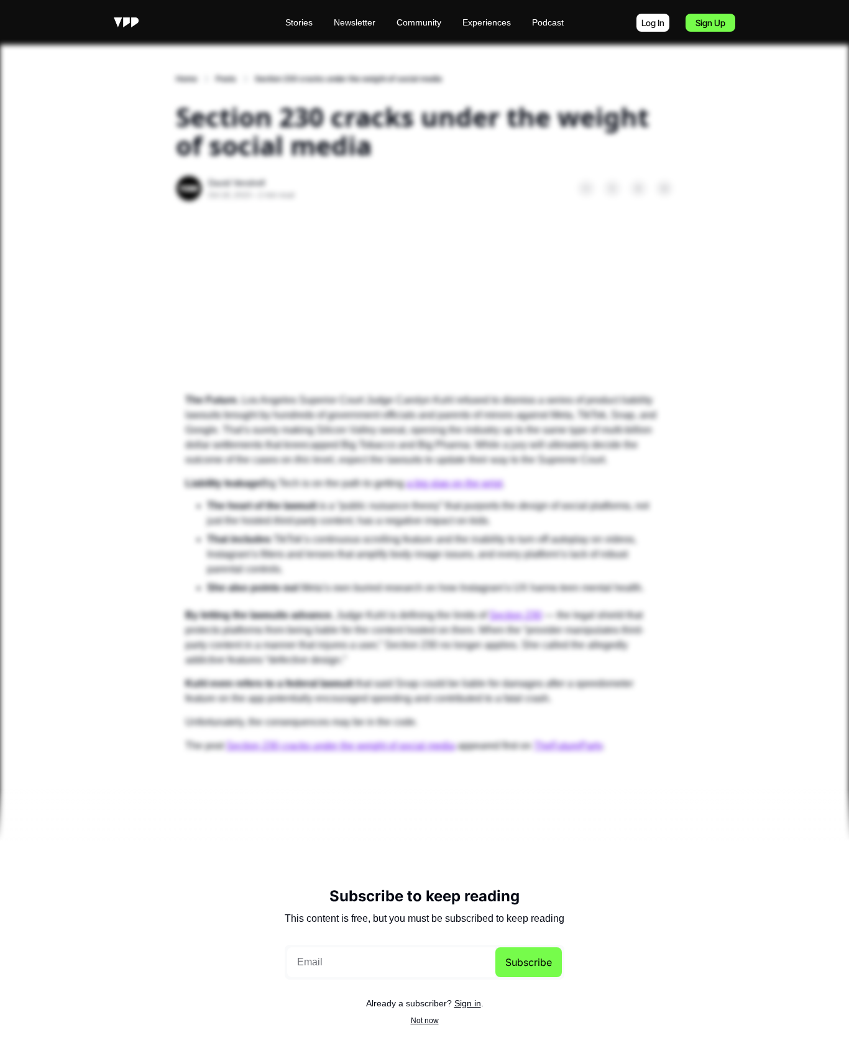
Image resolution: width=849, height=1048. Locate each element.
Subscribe (528, 962)
